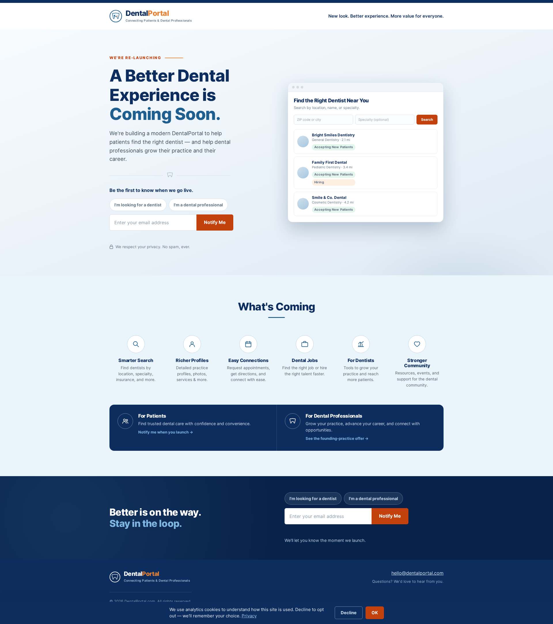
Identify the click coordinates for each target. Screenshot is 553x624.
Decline (349, 612)
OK (375, 612)
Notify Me (215, 222)
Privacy (249, 616)
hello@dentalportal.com (417, 573)
